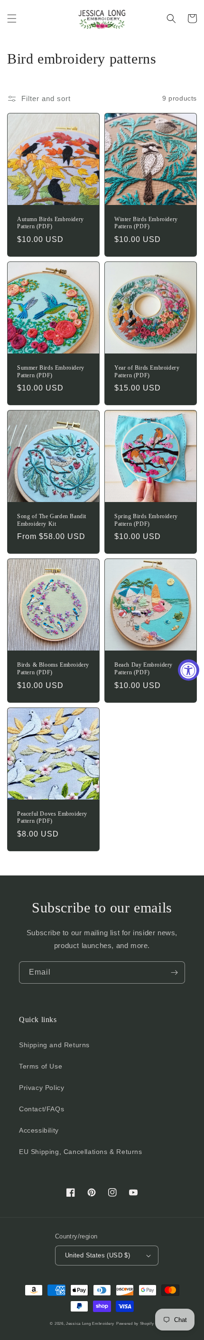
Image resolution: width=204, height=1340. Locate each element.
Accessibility (39, 1130)
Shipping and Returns (54, 1045)
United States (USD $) (97, 1255)
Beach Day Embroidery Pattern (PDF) (143, 668)
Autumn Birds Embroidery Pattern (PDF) (50, 223)
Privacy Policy (41, 1087)
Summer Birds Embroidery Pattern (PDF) (50, 371)
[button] (11, 18)
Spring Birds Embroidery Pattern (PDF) (146, 520)
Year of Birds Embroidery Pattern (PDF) (146, 371)
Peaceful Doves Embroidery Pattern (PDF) (52, 817)
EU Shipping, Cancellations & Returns (80, 1151)
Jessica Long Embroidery (90, 1323)
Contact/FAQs (41, 1109)
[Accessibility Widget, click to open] (188, 670)
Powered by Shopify (135, 1323)
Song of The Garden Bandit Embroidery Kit (51, 520)
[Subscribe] (174, 972)
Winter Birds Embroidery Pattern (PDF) (146, 223)
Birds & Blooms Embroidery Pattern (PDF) (53, 668)
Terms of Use (40, 1066)
